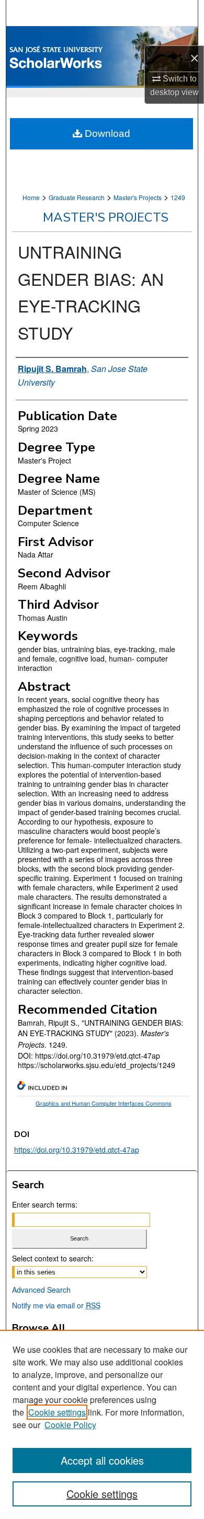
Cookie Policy (70, 1425)
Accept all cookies (102, 1460)
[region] (102, 1424)
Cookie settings (57, 1412)
